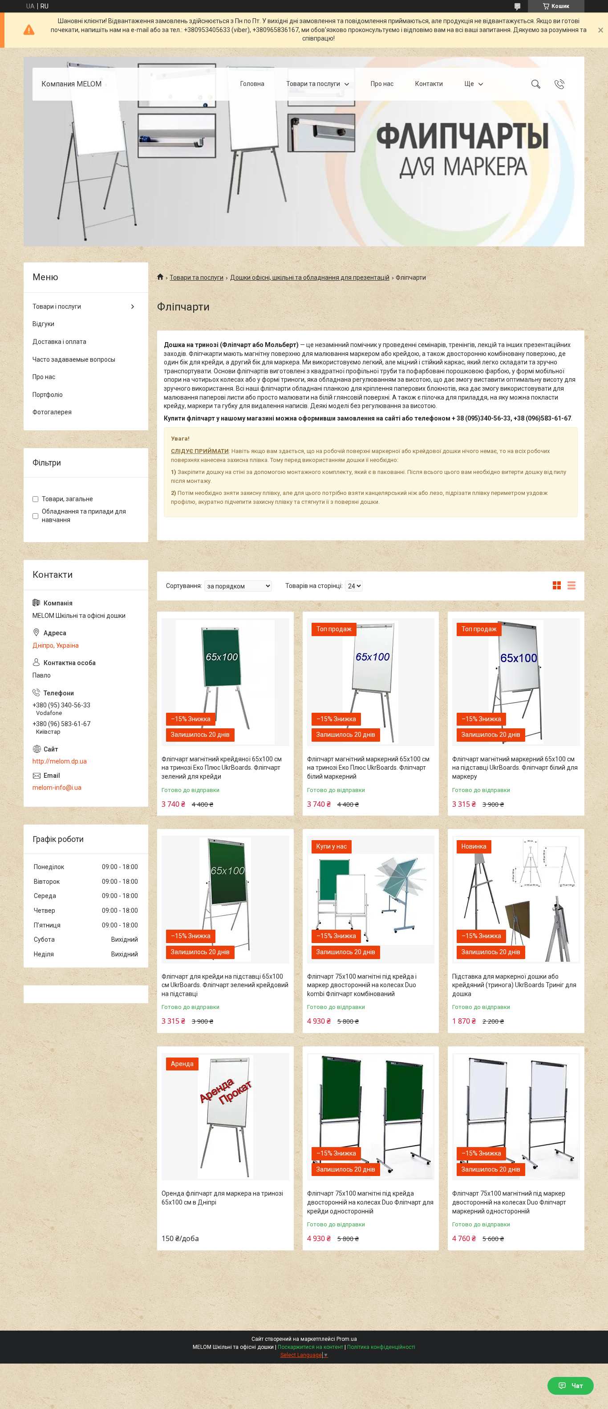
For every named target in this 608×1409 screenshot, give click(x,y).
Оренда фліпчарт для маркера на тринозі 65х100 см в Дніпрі (222, 1198)
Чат (577, 1385)
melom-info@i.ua (56, 787)
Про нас (382, 83)
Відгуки (43, 323)
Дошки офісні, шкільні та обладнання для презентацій (309, 277)
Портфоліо (47, 394)
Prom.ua (346, 1339)
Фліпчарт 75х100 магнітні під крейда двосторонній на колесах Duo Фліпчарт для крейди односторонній (370, 1202)
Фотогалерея (52, 412)
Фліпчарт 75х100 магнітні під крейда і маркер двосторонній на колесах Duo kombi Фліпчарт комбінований (362, 985)
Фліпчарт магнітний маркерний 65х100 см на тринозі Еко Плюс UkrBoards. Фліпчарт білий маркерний (368, 768)
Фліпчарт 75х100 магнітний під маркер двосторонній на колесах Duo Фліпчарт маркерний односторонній (509, 1202)
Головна (252, 83)
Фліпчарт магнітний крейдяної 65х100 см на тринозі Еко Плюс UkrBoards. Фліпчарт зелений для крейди (222, 768)
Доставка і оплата (59, 341)
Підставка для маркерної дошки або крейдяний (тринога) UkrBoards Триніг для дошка (514, 985)
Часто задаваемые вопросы (73, 359)
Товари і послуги (56, 306)
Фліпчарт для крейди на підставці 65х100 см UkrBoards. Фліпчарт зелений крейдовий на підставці (225, 985)
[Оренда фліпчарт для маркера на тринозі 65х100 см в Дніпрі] (225, 1117)
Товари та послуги (313, 83)
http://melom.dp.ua (59, 761)
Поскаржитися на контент (310, 1347)
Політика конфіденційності (381, 1347)
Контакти (429, 83)
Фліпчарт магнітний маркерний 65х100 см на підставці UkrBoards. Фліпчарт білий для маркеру (515, 768)
